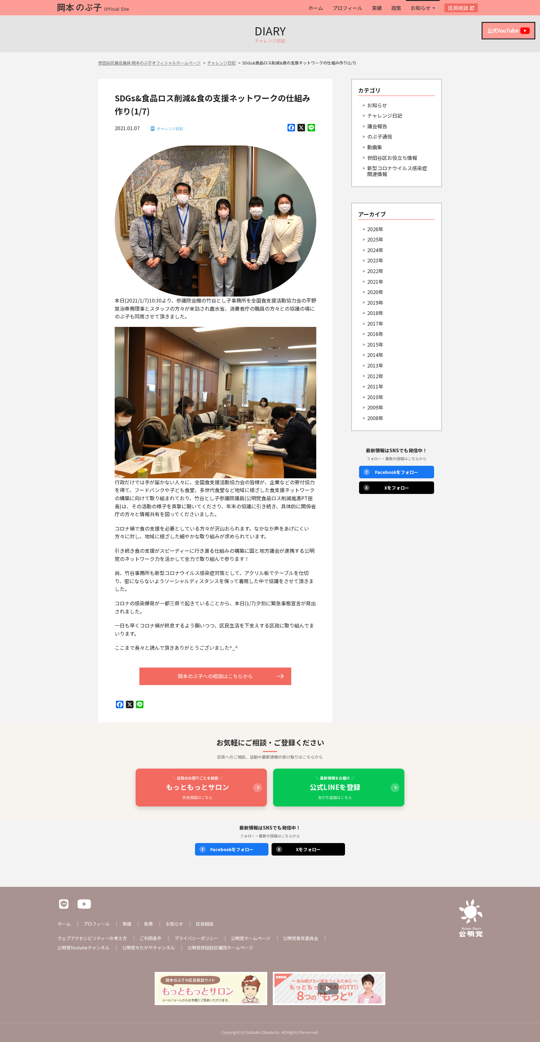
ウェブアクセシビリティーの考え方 (92, 938)
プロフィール (347, 8)
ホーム (315, 8)
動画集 (374, 147)
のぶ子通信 (379, 136)
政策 (396, 8)
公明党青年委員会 (300, 938)
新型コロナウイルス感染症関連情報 (397, 171)
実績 (377, 8)
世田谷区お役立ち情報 (392, 157)
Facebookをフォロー (392, 472)
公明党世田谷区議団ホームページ (220, 947)
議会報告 (377, 126)
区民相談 (458, 8)
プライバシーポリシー (196, 938)
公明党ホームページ (250, 938)
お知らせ (421, 8)
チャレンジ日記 (170, 128)
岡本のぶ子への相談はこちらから (215, 676)
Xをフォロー (387, 488)
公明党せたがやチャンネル (148, 947)
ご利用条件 (151, 938)
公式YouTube (502, 30)
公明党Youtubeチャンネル (83, 947)
